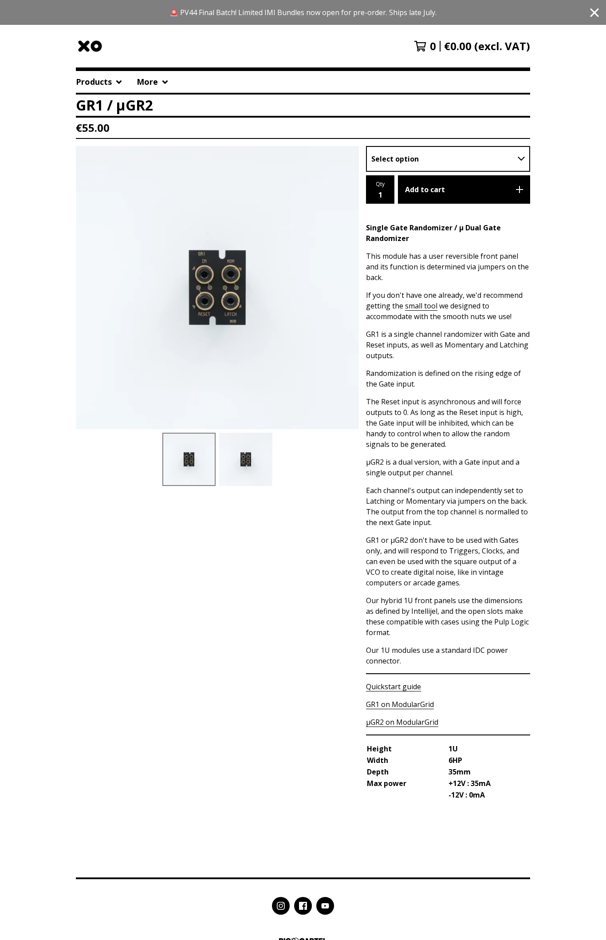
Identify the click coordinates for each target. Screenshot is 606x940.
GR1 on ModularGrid (400, 704)
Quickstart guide (393, 686)
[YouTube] (325, 906)
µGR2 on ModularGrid (402, 722)
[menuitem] (99, 82)
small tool (421, 306)
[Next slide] (346, 287)
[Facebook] (303, 906)
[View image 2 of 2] (245, 459)
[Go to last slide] (88, 287)
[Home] (90, 46)
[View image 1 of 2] (189, 459)
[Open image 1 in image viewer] (217, 287)
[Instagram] (281, 906)
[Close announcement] (594, 12)
